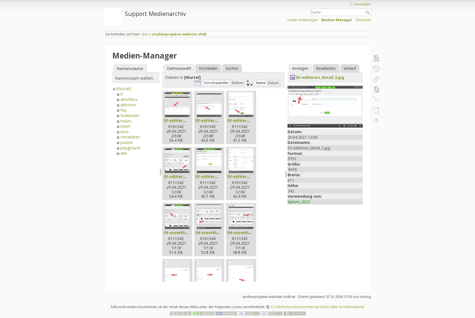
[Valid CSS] (272, 313)
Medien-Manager (336, 20)
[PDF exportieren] (376, 89)
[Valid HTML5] (249, 313)
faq (123, 110)
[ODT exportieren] (376, 110)
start (144, 34)
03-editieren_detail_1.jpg (188, 176)
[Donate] (203, 313)
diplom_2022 (299, 201)
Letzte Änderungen (303, 20)
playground (130, 147)
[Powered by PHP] (226, 313)
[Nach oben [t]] (376, 121)
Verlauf (350, 68)
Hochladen (208, 68)
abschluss (129, 99)
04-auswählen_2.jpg (214, 232)
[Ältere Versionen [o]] (376, 68)
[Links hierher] (376, 79)
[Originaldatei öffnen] (325, 106)
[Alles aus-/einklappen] (376, 100)
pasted (126, 142)
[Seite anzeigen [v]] (376, 58)
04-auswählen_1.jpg (183, 232)
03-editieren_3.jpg (245, 120)
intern (125, 126)
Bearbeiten (326, 68)
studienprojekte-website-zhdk (179, 34)
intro (124, 131)
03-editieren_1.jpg (181, 120)
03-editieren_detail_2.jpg (219, 176)
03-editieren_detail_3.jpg (251, 176)
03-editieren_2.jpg (213, 120)
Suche (368, 12)
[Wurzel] (124, 88)
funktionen (129, 115)
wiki (123, 153)
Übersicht (363, 20)
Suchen (232, 68)
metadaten (130, 137)
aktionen (128, 104)
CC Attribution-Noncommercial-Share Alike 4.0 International (317, 307)
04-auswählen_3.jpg (246, 232)
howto (126, 121)
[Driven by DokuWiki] (295, 313)
